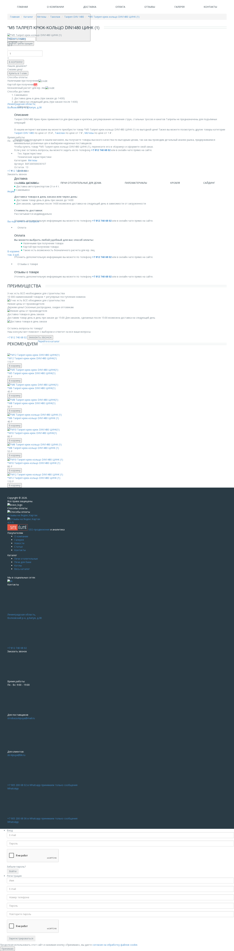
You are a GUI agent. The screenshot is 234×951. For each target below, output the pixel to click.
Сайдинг (209, 182)
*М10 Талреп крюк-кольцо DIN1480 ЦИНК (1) (33, 463)
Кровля (175, 182)
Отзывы (149, 6)
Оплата (120, 6)
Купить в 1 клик (18, 73)
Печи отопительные (26, 558)
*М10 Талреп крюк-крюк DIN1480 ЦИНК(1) (32, 433)
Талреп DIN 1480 (24, 133)
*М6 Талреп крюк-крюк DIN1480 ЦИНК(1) (31, 388)
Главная (22, 6)
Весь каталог (22, 569)
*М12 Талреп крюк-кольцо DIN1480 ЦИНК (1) (33, 478)
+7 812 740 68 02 (17, 337)
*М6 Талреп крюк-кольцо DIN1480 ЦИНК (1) (33, 418)
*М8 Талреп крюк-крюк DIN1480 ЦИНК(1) (31, 403)
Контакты (210, 6)
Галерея (179, 6)
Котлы (18, 565)
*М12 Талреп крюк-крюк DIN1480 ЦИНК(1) (32, 358)
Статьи (18, 546)
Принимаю (7, 948)
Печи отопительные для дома (80, 182)
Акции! (11, 191)
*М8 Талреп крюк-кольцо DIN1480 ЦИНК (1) (33, 448)
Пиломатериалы (136, 182)
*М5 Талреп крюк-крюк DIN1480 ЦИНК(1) (31, 373)
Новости (19, 543)
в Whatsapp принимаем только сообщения (42, 786)
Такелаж (60, 133)
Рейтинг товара (16, 38)
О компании (55, 6)
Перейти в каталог (49, 341)
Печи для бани (22, 562)
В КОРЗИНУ (16, 62)
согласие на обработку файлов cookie (115, 944)
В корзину (14, 365)
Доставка (89, 6)
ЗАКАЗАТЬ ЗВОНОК (40, 337)
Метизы (89, 133)
